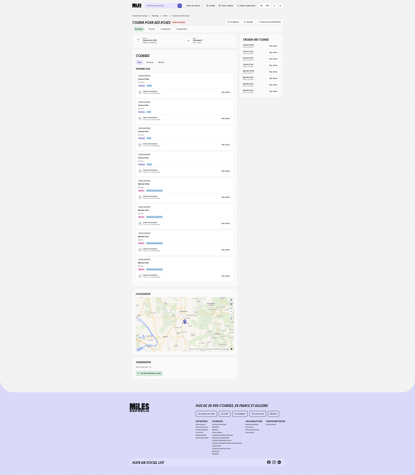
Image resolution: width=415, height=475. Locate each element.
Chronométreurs (271, 424)
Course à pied (216, 445)
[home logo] (139, 407)
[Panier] (280, 5)
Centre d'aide (249, 432)
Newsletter (215, 427)
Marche (161, 62)
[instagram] (275, 462)
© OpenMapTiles (209, 349)
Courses (151, 29)
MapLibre (191, 349)
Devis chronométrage (252, 429)
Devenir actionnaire (202, 429)
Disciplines (215, 453)
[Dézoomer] (231, 311)
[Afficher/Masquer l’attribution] (231, 349)
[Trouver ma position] (231, 299)
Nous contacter (201, 424)
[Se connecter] (274, 5)
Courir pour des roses (181, 16)
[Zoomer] (231, 308)
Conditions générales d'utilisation (222, 435)
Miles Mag (215, 429)
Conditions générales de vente (221, 440)
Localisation (166, 29)
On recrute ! (199, 432)
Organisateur (181, 29)
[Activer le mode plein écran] (231, 304)
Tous (139, 62)
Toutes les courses (139, 16)
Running (155, 16)
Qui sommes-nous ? (202, 427)
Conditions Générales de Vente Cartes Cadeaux (227, 443)
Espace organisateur (251, 424)
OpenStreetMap (225, 349)
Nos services (249, 427)
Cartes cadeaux (217, 432)
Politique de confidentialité (220, 437)
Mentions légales (201, 435)
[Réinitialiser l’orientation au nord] (231, 314)
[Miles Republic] (136, 6)
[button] (185, 324)
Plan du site (215, 451)
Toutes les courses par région (221, 448)
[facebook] (269, 462)
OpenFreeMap (199, 349)
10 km (165, 16)
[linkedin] (280, 462)
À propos (139, 29)
